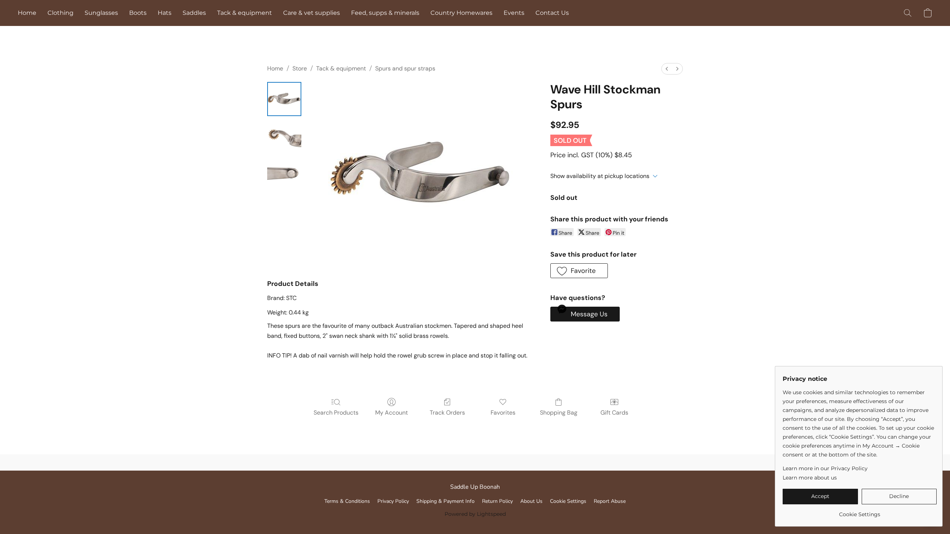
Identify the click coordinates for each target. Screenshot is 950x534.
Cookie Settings (568, 501)
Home (27, 12)
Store (299, 68)
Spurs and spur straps (405, 68)
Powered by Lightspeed (475, 514)
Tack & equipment (244, 12)
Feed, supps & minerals (385, 12)
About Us (531, 501)
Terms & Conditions (347, 501)
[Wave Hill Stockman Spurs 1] (284, 136)
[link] (860, 511)
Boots (138, 12)
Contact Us (552, 12)
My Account (391, 412)
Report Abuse (610, 501)
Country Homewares (461, 12)
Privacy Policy (393, 501)
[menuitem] (667, 68)
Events (514, 12)
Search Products (336, 412)
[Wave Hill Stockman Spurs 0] (284, 99)
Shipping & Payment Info (445, 501)
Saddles (194, 12)
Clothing (60, 12)
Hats (164, 12)
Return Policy (497, 501)
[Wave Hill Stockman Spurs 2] (284, 173)
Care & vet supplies (311, 12)
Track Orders (447, 412)
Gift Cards (614, 412)
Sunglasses (101, 12)
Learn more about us (810, 477)
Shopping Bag (558, 412)
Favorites (503, 412)
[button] (907, 13)
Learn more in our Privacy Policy (825, 468)
